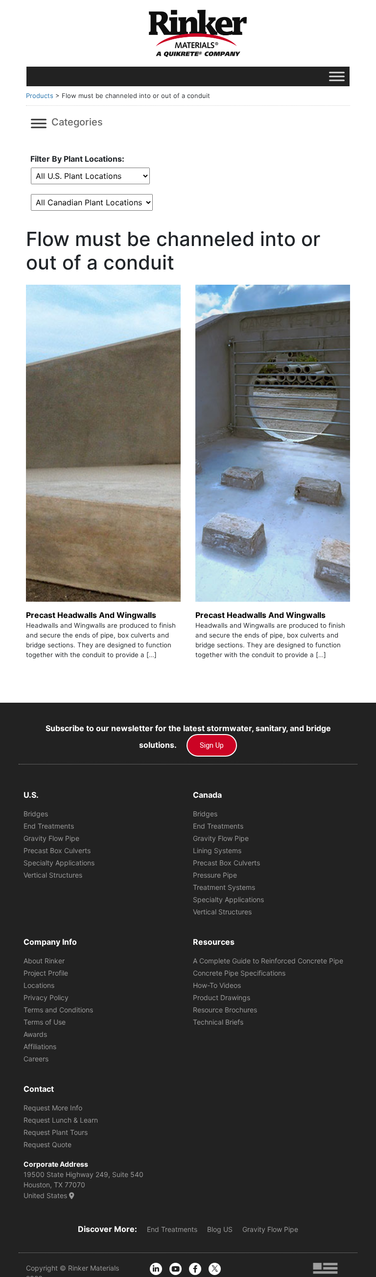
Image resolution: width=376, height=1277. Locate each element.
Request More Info (53, 1108)
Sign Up (212, 745)
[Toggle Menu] (337, 76)
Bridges (36, 814)
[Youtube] (175, 1269)
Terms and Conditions (58, 1010)
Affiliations (40, 1046)
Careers (36, 1059)
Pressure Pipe (215, 875)
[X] (215, 1269)
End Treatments (49, 826)
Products (39, 95)
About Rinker (44, 961)
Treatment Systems (224, 887)
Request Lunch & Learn (61, 1120)
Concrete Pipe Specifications (239, 973)
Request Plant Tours (56, 1132)
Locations (39, 985)
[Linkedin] (156, 1269)
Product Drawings (221, 997)
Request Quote (47, 1144)
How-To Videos (217, 985)
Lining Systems (217, 850)
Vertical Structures (53, 875)
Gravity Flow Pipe (51, 838)
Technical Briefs (218, 1022)
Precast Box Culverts (57, 850)
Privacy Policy (46, 997)
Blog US (220, 1229)
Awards (35, 1034)
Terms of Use (45, 1022)
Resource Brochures (225, 1010)
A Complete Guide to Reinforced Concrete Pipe (268, 961)
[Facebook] (195, 1269)
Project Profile (46, 973)
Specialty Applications (59, 863)
